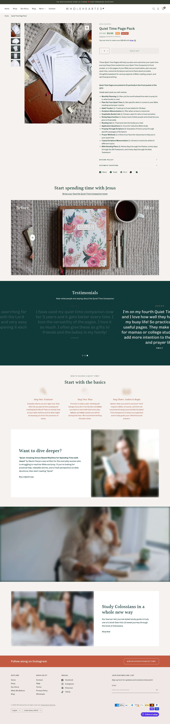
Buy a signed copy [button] (26, 477)
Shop (15, 9)
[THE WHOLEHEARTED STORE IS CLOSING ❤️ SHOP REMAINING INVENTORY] (85, 2)
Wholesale (40, 694)
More (41, 9)
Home (7, 9)
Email (114, 685)
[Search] (153, 8)
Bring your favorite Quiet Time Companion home (85, 194)
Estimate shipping (108, 165)
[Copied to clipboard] (137, 172)
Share (104, 172)
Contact (52, 9)
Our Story (25, 9)
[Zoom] (87, 27)
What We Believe (18, 691)
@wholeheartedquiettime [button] (141, 661)
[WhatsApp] (131, 172)
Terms (38, 687)
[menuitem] (8, 8)
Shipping (102, 36)
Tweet (115, 172)
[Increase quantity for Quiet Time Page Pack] (107, 51)
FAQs (38, 683)
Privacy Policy (42, 691)
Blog (34, 9)
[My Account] (158, 8)
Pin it (125, 172)
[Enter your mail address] (156, 690)
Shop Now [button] (106, 632)
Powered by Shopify (48, 705)
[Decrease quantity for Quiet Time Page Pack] (101, 51)
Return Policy (106, 160)
